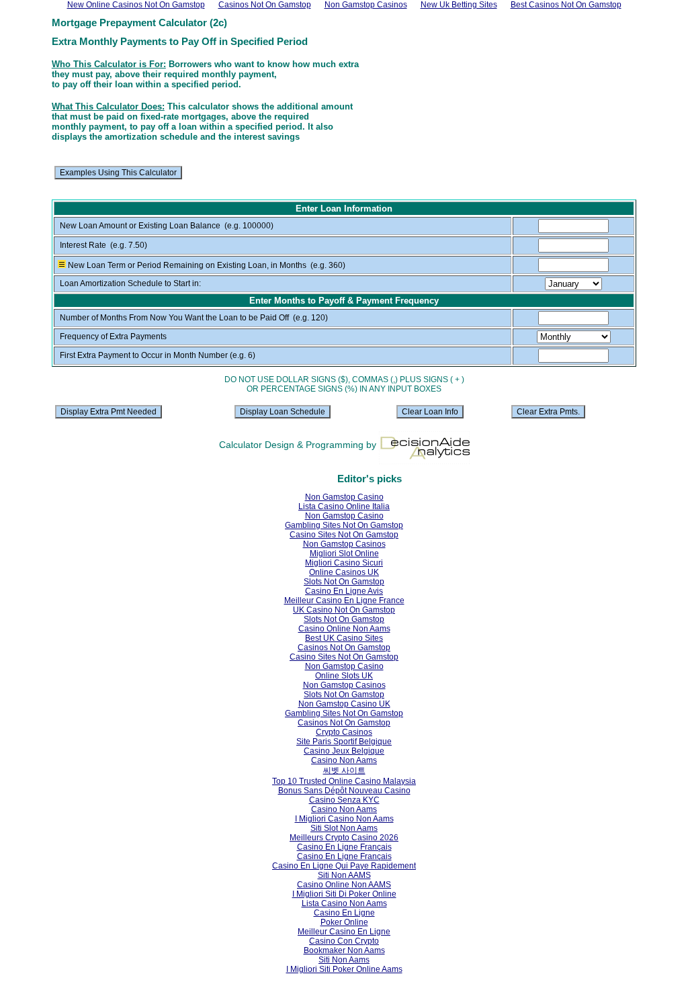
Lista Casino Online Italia (344, 506)
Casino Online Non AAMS (344, 884)
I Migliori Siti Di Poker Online (344, 894)
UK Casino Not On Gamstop (344, 610)
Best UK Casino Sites (344, 638)
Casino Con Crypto (344, 941)
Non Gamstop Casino (344, 497)
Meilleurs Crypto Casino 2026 (344, 837)
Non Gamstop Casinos (344, 544)
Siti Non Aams (344, 960)
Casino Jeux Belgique (344, 751)
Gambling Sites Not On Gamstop (344, 525)
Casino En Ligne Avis (344, 591)
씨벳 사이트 (344, 770)
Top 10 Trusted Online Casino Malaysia (344, 781)
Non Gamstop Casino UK (344, 704)
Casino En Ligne (344, 913)
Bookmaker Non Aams (344, 950)
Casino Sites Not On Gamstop (344, 534)
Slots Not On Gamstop (344, 581)
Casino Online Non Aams (344, 628)
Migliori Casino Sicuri (344, 563)
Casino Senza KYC (344, 800)
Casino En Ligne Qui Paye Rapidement (344, 866)
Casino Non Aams (344, 760)
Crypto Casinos (344, 732)
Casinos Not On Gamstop (344, 647)
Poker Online (344, 922)
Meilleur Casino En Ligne (344, 931)
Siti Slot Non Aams (344, 828)
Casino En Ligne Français (344, 847)
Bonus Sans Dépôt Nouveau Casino (344, 790)
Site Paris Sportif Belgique (344, 741)
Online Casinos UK (344, 572)
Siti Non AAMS (344, 875)
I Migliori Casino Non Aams (344, 818)
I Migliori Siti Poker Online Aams (344, 969)
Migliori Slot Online (344, 553)
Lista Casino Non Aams (344, 903)
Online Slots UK (344, 675)
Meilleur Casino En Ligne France (344, 600)
